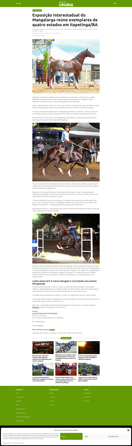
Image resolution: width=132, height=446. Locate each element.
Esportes (18, 401)
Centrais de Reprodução (23, 417)
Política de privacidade (18, 443)
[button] (128, 430)
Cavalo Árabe (19, 397)
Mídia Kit (86, 401)
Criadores (52, 397)
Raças (17, 393)
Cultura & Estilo (20, 409)
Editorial (52, 401)
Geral (17, 405)
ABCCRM (46, 333)
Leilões (52, 393)
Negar (86, 436)
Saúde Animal (20, 421)
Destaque (53, 333)
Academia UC (88, 393)
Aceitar (63, 436)
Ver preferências (113, 436)
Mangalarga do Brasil (75, 333)
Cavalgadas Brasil (21, 413)
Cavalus (52, 330)
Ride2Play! (35, 307)
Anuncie (52, 405)
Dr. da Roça (87, 397)
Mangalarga (62, 333)
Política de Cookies (7, 443)
